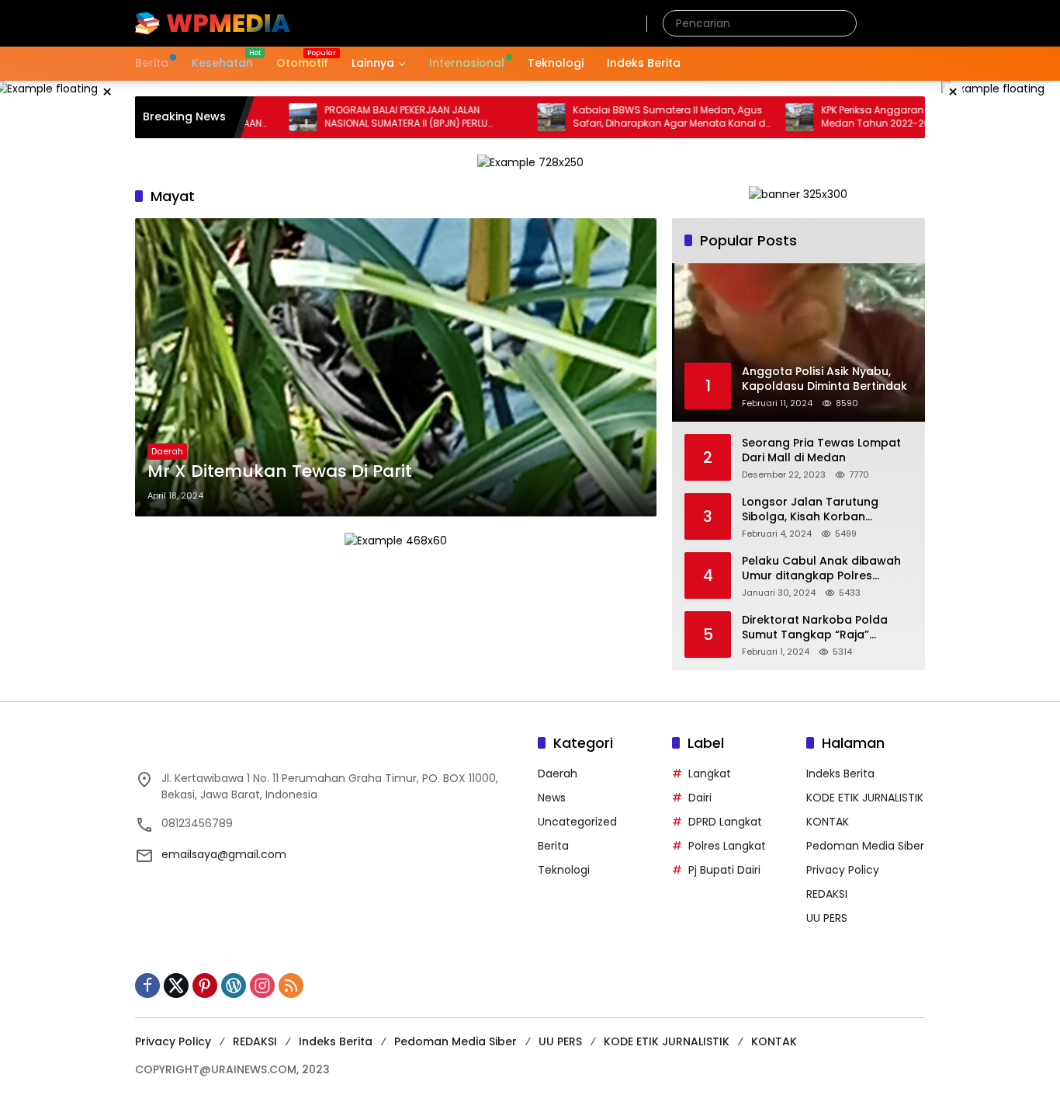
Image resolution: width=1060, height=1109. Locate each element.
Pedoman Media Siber (865, 845)
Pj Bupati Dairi (724, 870)
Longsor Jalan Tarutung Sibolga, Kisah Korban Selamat (810, 510)
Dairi (700, 797)
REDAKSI (826, 894)
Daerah (167, 451)
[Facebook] (147, 985)
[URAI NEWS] (212, 22)
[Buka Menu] (915, 23)
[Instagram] (262, 985)
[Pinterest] (204, 985)
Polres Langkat (727, 845)
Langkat (709, 773)
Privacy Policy (842, 870)
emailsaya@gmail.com (223, 854)
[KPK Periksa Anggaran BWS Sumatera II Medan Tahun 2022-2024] (760, 117)
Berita (553, 845)
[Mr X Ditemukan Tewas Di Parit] (395, 367)
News (552, 797)
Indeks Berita (840, 773)
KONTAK (827, 821)
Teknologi (564, 870)
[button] (841, 23)
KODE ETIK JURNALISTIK (864, 797)
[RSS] (291, 985)
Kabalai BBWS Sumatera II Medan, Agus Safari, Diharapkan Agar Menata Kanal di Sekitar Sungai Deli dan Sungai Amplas (630, 117)
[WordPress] (233, 985)
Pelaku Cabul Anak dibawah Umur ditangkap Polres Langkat (821, 569)
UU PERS (826, 918)
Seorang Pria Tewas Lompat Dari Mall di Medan (821, 451)
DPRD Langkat (725, 821)
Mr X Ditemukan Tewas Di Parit (279, 471)
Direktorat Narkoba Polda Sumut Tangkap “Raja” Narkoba (815, 628)
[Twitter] (176, 985)
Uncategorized (577, 821)
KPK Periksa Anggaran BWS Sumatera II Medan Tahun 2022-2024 (873, 117)
